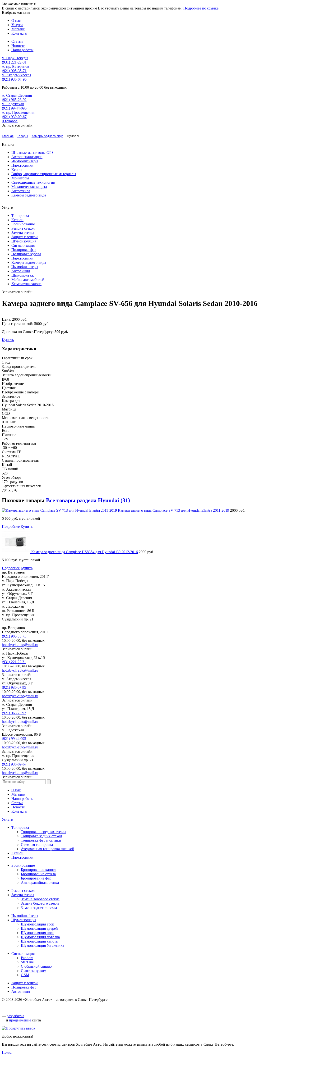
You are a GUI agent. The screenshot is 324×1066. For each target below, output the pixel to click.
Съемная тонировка (37, 845)
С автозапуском (33, 971)
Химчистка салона (26, 284)
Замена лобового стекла (40, 899)
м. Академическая (16, 75)
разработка (15, 1016)
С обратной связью (36, 966)
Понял (7, 1052)
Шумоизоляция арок (37, 924)
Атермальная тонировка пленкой (47, 849)
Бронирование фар (36, 878)
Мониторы (20, 178)
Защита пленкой (24, 237)
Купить (8, 340)
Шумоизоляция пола (37, 933)
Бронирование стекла (38, 874)
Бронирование (23, 224)
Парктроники (22, 165)
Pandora (27, 958)
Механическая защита (29, 187)
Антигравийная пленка (40, 882)
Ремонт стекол (23, 228)
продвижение (20, 1020)
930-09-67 (14, 117)
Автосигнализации (26, 157)
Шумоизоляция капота (39, 941)
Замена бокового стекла (40, 903)
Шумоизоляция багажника (42, 945)
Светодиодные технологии (33, 182)
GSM (25, 975)
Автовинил (20, 271)
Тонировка (20, 216)
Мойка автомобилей (27, 280)
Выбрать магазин (16, 12)
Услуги (7, 819)
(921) (14, 636)
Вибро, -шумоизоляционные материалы (43, 174)
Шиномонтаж (22, 275)
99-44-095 (14, 108)
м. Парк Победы (15, 58)
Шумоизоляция (23, 241)
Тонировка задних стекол (41, 836)
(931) (14, 662)
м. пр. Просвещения (18, 112)
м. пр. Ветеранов (15, 66)
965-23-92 (14, 100)
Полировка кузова (26, 254)
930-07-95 (14, 79)
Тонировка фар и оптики (41, 840)
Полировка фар (23, 250)
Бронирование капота (38, 870)
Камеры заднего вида (28, 195)
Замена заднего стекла (39, 908)
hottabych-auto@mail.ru (20, 645)
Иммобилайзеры (24, 161)
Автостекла (20, 191)
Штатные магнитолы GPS (32, 152)
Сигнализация (23, 245)
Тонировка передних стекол (43, 832)
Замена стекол (22, 233)
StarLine (27, 962)
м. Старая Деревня (17, 95)
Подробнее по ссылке (200, 8)
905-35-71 (14, 71)
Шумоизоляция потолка (40, 937)
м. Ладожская (13, 104)
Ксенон (17, 170)
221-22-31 (14, 62)
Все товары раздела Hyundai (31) (88, 500)
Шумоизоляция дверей (39, 928)
